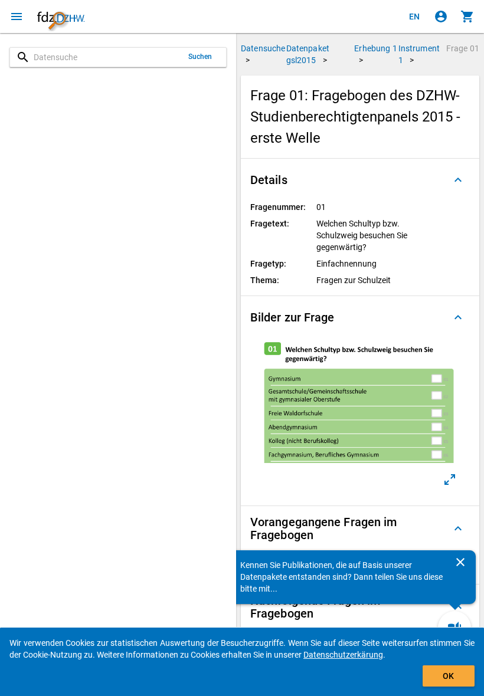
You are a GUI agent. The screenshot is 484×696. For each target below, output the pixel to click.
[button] (360, 180)
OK (448, 676)
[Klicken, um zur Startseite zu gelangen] (60, 16)
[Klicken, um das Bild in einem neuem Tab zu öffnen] (450, 479)
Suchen (200, 56)
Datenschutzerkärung (343, 654)
